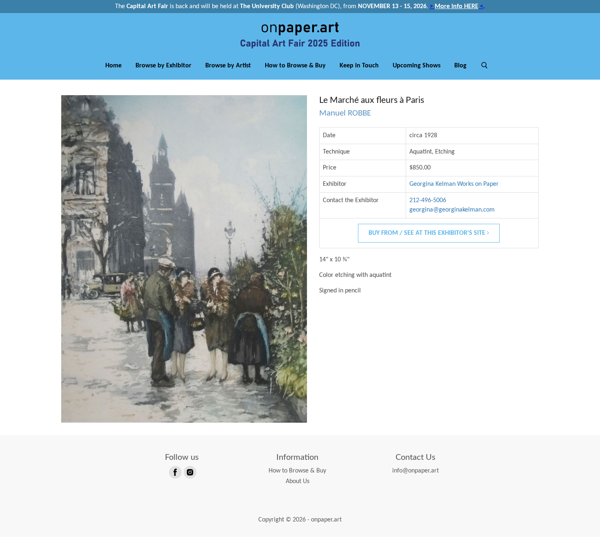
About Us (297, 481)
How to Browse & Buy (295, 65)
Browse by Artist (228, 65)
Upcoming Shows (416, 65)
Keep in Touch (359, 65)
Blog (460, 65)
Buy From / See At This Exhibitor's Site (428, 233)
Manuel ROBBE (345, 113)
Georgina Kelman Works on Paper (454, 184)
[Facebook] (174, 471)
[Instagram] (189, 471)
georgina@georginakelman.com (452, 210)
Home (113, 65)
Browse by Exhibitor (163, 65)
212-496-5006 (427, 200)
